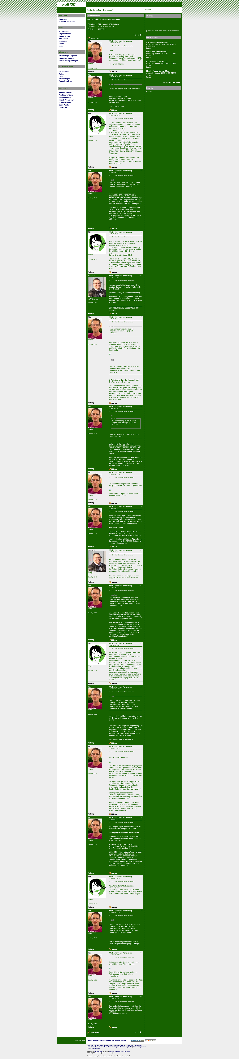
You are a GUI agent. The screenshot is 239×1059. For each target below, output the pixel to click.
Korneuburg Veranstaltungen (109, 1047)
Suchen (148, 10)
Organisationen (65, 34)
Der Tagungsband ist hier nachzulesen (124, 833)
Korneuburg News (93, 1045)
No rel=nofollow (150, 1040)
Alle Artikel (63, 39)
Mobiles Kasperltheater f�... (157, 71)
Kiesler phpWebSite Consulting (119, 1051)
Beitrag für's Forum (66, 58)
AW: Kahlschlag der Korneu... (157, 42)
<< (134, 35)
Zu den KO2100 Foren (171, 82)
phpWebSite (98, 1051)
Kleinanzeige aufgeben (68, 56)
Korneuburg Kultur (119, 1045)
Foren (89, 19)
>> (142, 35)
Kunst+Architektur (66, 100)
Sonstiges (63, 107)
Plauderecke (64, 72)
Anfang (91, 72)
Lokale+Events (65, 102)
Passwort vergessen (67, 22)
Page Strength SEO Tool (137, 1041)
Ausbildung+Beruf (66, 95)
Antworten (94, 38)
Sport (61, 76)
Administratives (65, 81)
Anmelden (63, 19)
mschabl (91, 276)
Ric (89, 41)
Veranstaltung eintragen (68, 61)
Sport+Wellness (65, 105)
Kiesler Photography (93, 1048)
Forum (61, 44)
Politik (61, 74)
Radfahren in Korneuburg (110, 19)
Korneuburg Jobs (92, 1047)
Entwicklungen (65, 97)
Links (61, 46)
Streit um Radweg (116, 527)
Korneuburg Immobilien (134, 1045)
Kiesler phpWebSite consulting (99, 1040)
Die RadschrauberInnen (118, 1014)
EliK (89, 113)
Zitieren (114, 72)
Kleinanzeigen (64, 79)
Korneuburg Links (126, 1047)
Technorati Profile (119, 1040)
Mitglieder (63, 41)
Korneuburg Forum (139, 1047)
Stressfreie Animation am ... (157, 52)
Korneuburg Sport (106, 1045)
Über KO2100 (64, 36)
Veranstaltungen (65, 31)
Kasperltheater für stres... (156, 61)
